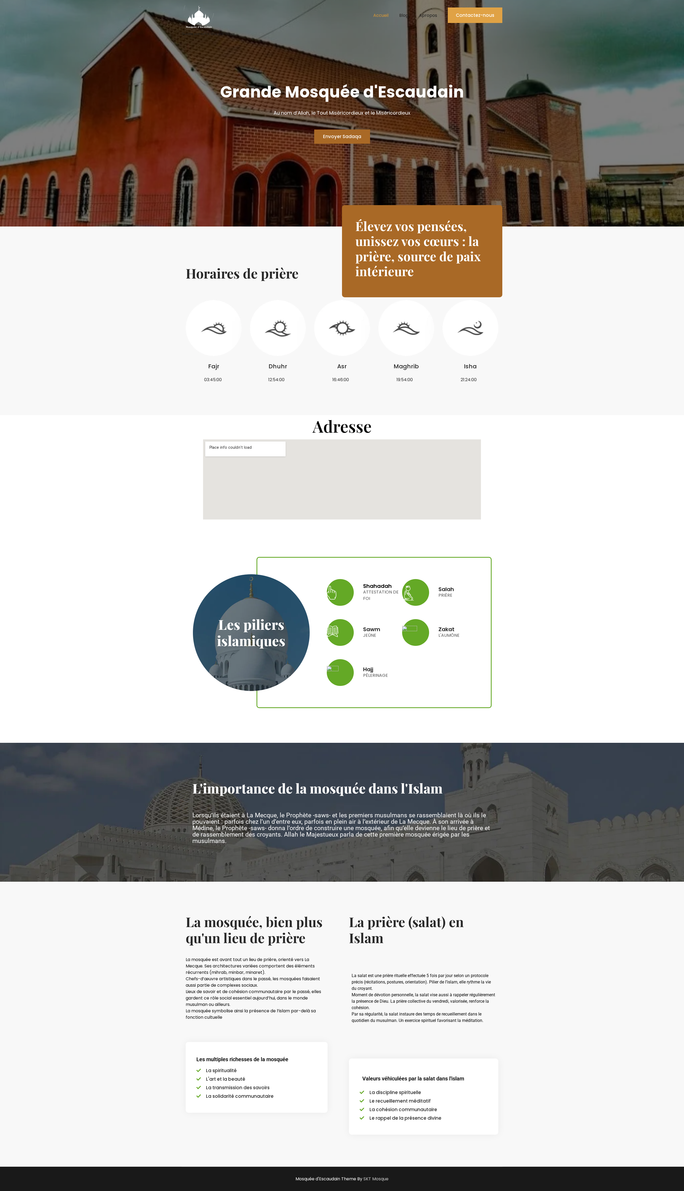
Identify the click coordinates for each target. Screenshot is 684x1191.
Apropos (428, 15)
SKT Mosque (375, 1179)
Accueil (380, 15)
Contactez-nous (475, 15)
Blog (403, 15)
